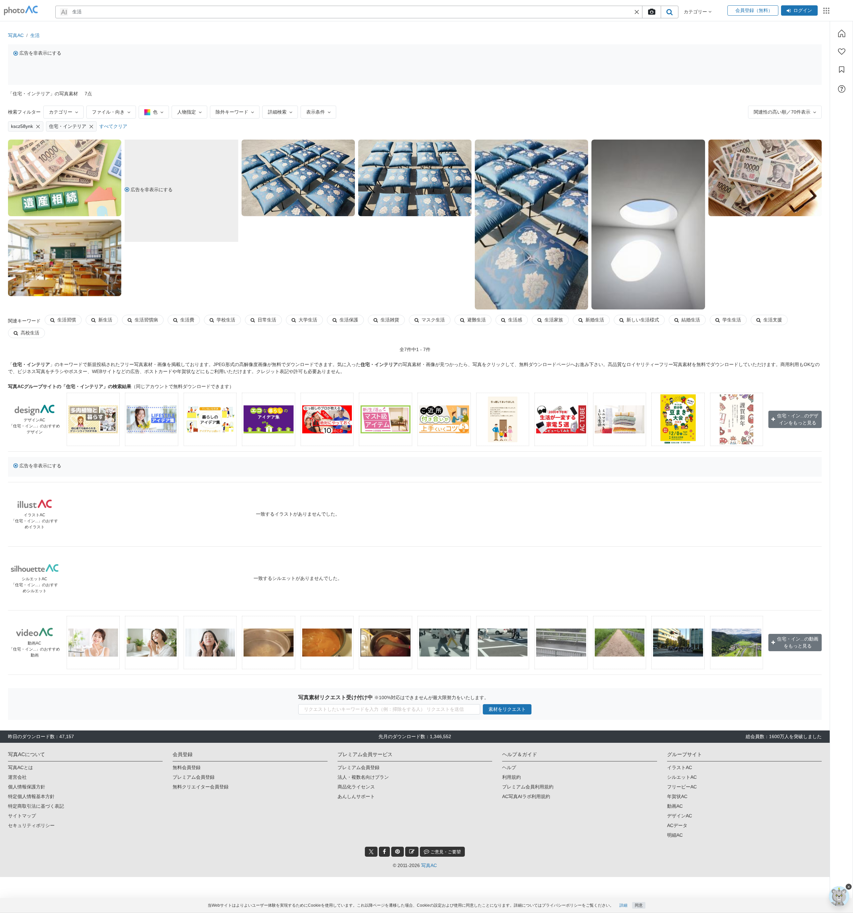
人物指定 (186, 112)
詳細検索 (277, 112)
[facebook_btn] (384, 852)
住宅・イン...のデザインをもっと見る (797, 419)
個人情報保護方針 (26, 786)
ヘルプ (509, 767)
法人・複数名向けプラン (363, 777)
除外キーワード (232, 112)
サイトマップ (22, 815)
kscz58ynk (22, 126)
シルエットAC (682, 777)
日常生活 (267, 319)
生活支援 (772, 319)
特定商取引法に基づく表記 (36, 806)
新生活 (105, 319)
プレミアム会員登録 (194, 777)
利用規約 (511, 777)
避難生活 (476, 319)
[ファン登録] (841, 51)
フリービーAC (682, 786)
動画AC (675, 806)
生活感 (515, 319)
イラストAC (679, 767)
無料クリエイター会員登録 (201, 786)
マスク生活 (433, 319)
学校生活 (226, 319)
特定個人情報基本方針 (31, 796)
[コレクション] (841, 69)
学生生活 (731, 319)
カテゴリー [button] (696, 11)
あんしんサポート (356, 796)
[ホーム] (841, 33)
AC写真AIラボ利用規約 (526, 796)
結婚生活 (690, 319)
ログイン (802, 10)
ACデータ (677, 825)
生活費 (187, 319)
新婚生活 (594, 319)
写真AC (16, 35)
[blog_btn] (412, 852)
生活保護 (349, 319)
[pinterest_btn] (397, 852)
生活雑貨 (390, 319)
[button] (636, 12)
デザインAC (679, 815)
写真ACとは (20, 767)
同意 (639, 905)
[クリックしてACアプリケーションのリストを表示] (826, 11)
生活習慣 (66, 319)
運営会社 (17, 777)
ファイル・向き (108, 112)
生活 (35, 35)
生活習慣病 (146, 319)
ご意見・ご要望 (445, 851)
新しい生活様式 (642, 319)
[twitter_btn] (371, 852)
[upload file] (651, 12)
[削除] (38, 126)
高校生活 (30, 332)
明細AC (675, 835)
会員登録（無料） (753, 10)
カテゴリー (60, 112)
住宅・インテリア (67, 126)
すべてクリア (113, 126)
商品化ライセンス (356, 786)
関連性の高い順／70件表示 (782, 112)
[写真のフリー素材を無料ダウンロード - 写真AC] (21, 10)
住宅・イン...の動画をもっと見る (797, 642)
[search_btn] (669, 12)
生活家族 (553, 319)
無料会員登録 (187, 767)
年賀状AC (677, 796)
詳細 (623, 905)
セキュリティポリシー (31, 825)
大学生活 (308, 319)
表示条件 (315, 112)
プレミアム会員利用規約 (527, 786)
